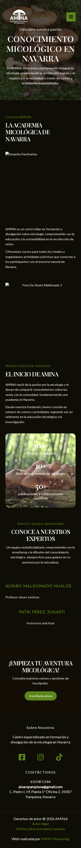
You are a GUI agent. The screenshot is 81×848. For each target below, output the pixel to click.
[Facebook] (22, 757)
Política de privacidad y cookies (40, 829)
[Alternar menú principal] (71, 16)
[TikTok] (59, 757)
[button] (41, 695)
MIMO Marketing (55, 839)
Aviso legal (40, 823)
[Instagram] (40, 757)
